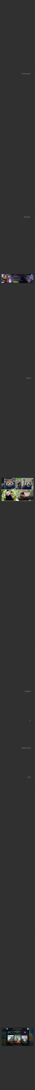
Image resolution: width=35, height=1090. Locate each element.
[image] (17, 489)
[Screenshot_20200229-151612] (17, 1037)
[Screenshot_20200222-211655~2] (17, 278)
